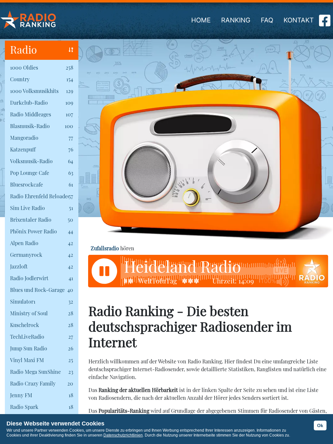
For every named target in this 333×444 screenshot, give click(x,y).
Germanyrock (26, 254)
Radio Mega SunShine (35, 371)
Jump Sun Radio (28, 348)
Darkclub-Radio (29, 102)
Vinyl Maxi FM (27, 360)
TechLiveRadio (27, 336)
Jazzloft (19, 266)
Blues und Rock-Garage (37, 289)
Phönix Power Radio (33, 231)
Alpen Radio (24, 243)
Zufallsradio (105, 248)
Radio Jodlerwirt (29, 278)
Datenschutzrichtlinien (123, 435)
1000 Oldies (24, 67)
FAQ (267, 20)
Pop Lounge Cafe (29, 172)
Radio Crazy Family (33, 383)
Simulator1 (22, 301)
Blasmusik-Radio (30, 126)
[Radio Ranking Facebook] (324, 23)
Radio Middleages (30, 114)
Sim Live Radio (27, 207)
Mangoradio (24, 137)
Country (20, 79)
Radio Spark (24, 406)
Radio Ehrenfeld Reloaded (39, 196)
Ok (320, 425)
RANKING (235, 20)
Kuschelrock (24, 324)
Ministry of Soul (29, 313)
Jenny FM (21, 395)
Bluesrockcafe (26, 184)
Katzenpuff (22, 149)
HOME (201, 20)
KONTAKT (299, 20)
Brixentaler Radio (30, 219)
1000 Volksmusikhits (34, 90)
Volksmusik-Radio (31, 161)
